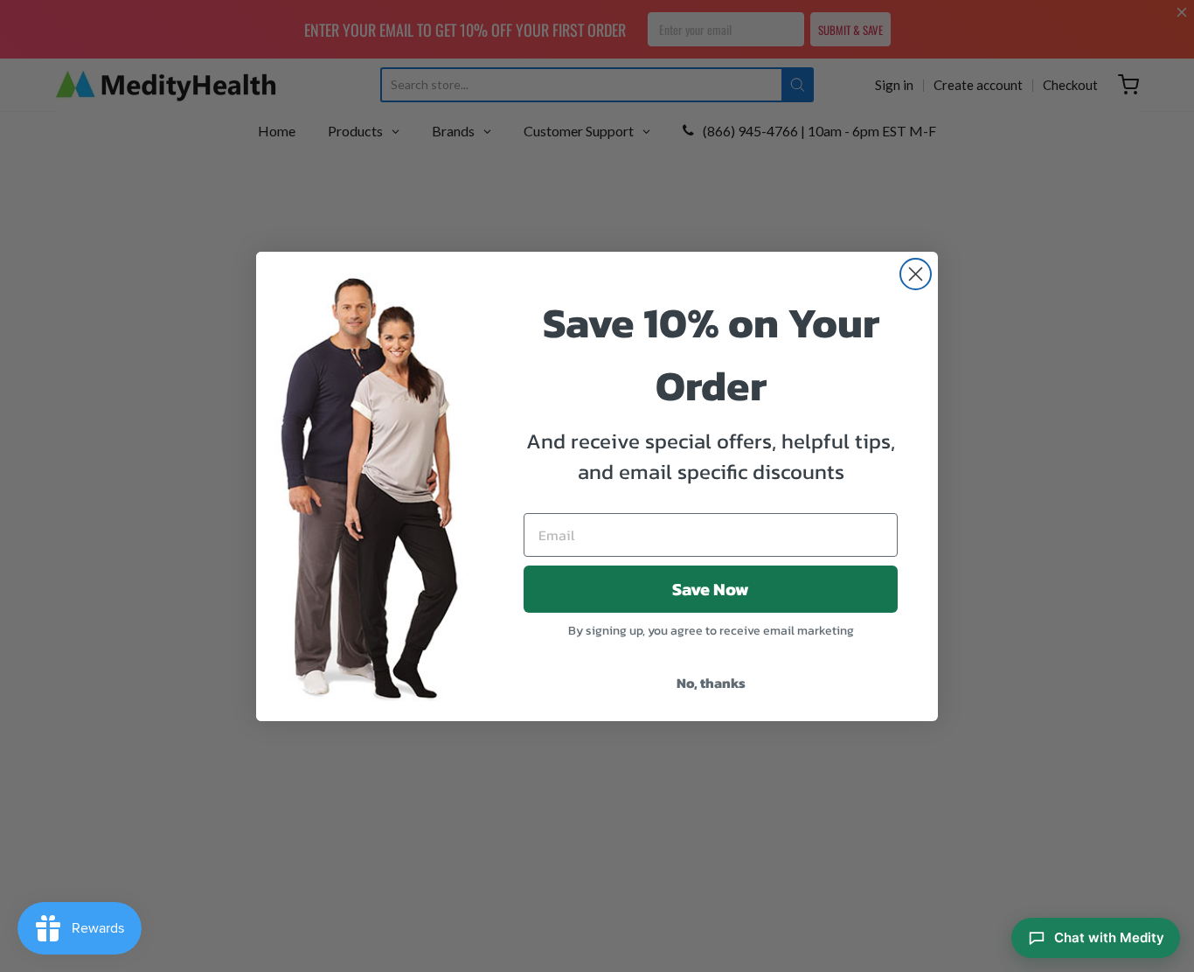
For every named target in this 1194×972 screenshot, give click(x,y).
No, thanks (711, 682)
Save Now (710, 589)
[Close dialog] (915, 274)
